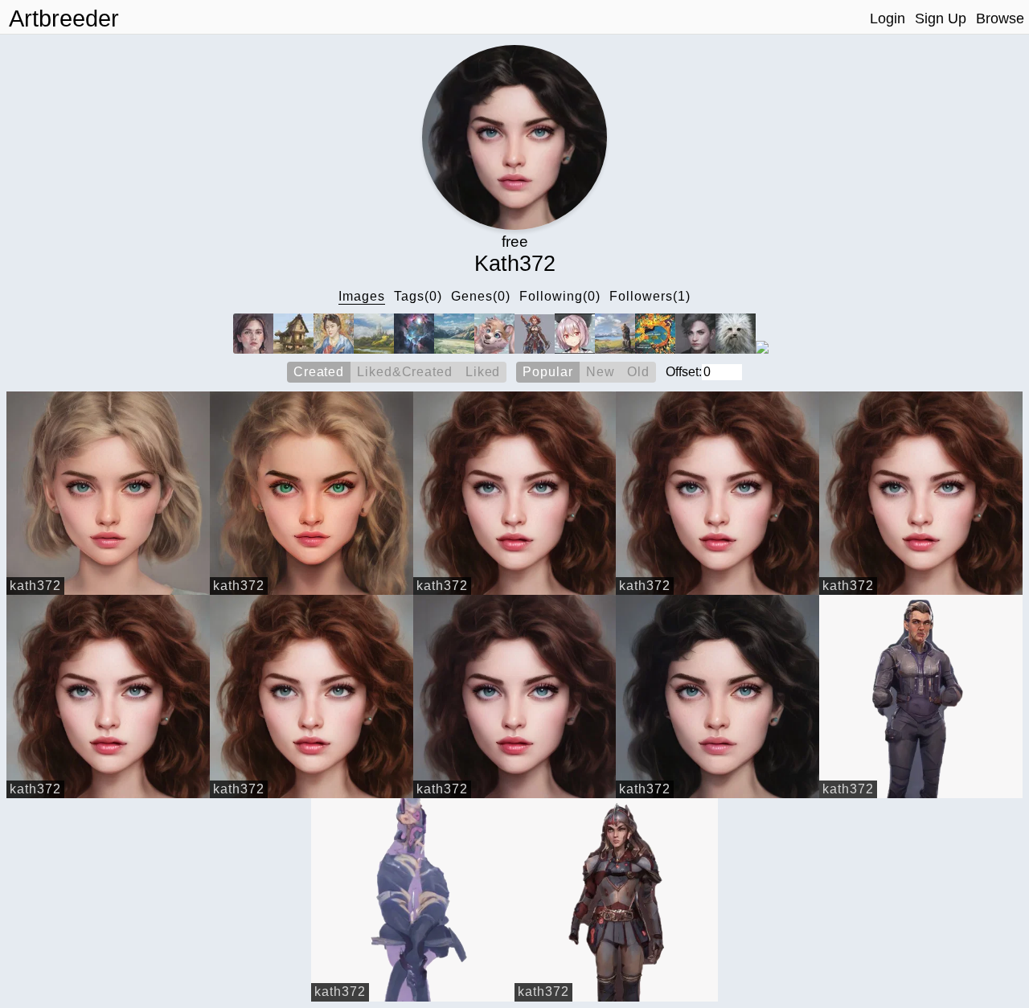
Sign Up (940, 18)
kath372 (35, 585)
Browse (1000, 18)
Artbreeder (64, 18)
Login (887, 18)
